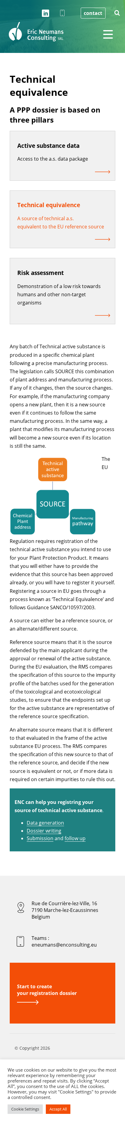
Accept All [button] (58, 1109)
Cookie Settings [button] (25, 1109)
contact (93, 13)
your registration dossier (47, 989)
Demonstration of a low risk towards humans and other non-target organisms (59, 294)
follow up (75, 838)
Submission (40, 838)
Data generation (45, 822)
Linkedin (45, 13)
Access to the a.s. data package (52, 158)
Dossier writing (44, 830)
